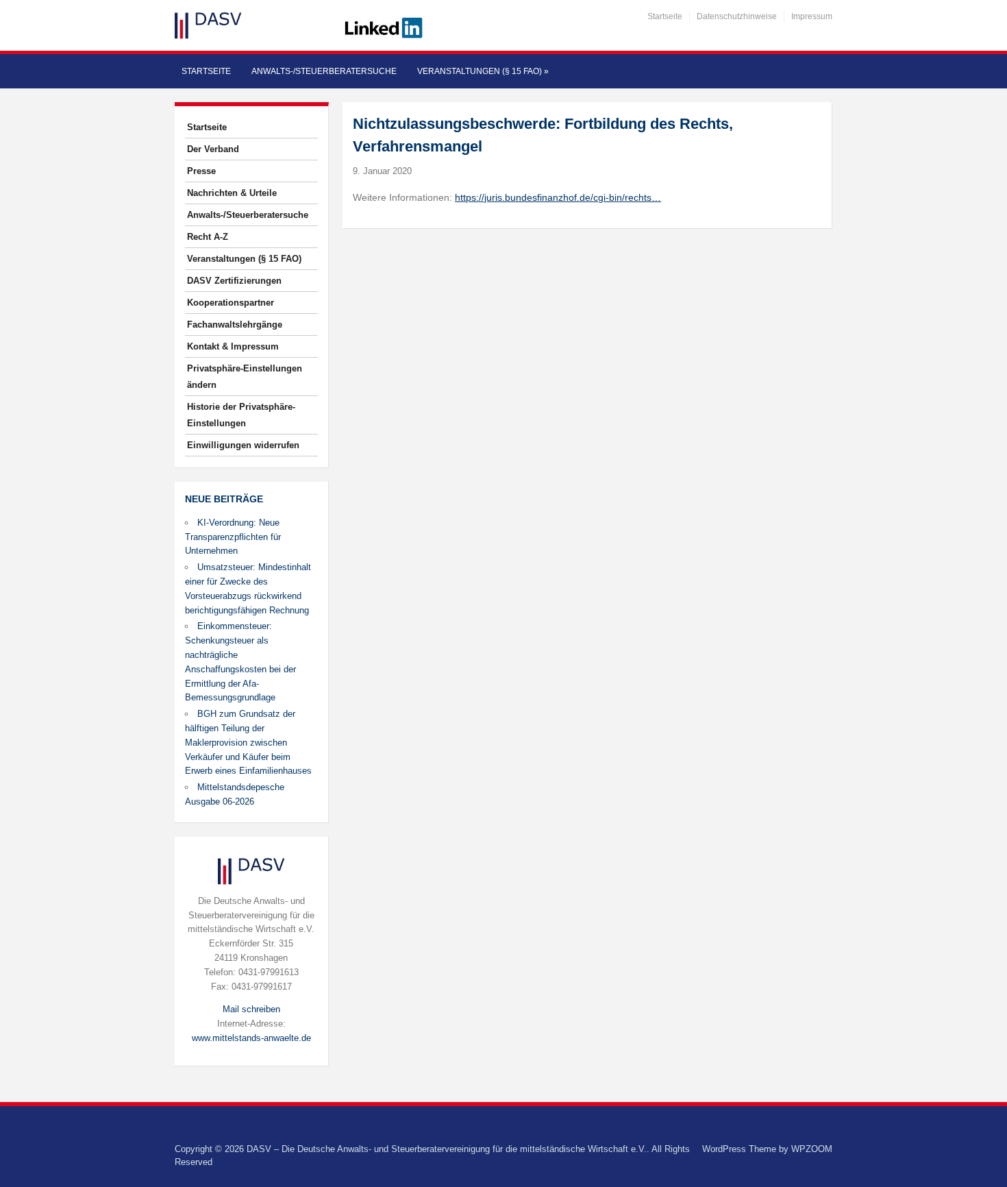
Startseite (664, 16)
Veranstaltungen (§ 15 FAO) (483, 71)
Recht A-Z (207, 237)
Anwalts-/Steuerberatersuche (324, 71)
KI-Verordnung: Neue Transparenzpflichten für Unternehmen (233, 536)
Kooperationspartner (230, 302)
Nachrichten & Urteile (232, 193)
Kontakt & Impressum (233, 346)
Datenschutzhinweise (737, 16)
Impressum (811, 16)
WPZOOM (811, 1149)
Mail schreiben (251, 1009)
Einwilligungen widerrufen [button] (243, 445)
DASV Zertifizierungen (234, 281)
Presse (201, 171)
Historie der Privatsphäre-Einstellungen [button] (241, 415)
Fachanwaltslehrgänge (234, 324)
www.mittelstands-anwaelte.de (251, 1038)
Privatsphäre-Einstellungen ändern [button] (244, 376)
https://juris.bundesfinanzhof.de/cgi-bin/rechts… (558, 197)
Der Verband (213, 149)
